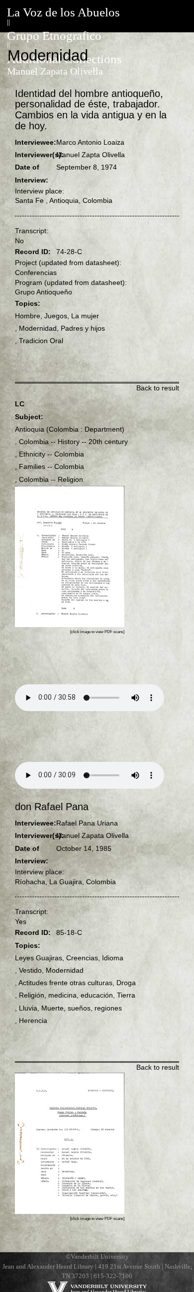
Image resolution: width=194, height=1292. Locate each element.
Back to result (157, 388)
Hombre (27, 316)
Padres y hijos (83, 328)
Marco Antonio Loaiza (90, 142)
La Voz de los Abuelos (63, 12)
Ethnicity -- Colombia (51, 454)
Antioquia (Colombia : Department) (69, 429)
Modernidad (38, 328)
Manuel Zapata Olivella (55, 71)
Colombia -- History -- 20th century (73, 442)
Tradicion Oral (41, 341)
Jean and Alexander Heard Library (48, 1266)
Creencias (82, 958)
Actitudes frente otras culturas (65, 983)
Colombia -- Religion (51, 479)
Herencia (33, 1020)
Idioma (112, 958)
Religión (31, 995)
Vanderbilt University (100, 1256)
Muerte (52, 1008)
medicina (62, 995)
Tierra (126, 995)
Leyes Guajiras (38, 958)
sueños (79, 1008)
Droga (126, 983)
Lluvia (28, 1008)
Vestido (30, 970)
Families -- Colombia (51, 466)
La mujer (85, 316)
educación (97, 995)
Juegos (55, 316)
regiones (108, 1008)
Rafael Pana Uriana (87, 823)
